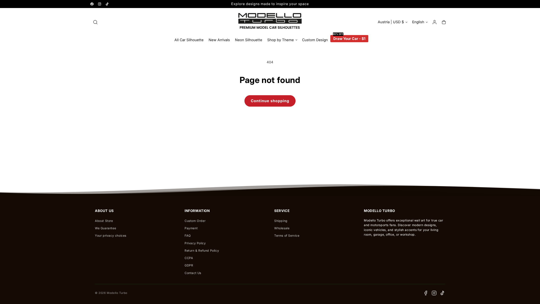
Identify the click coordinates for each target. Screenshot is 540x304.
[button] (95, 22)
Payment (191, 228)
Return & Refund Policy (202, 250)
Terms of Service (287, 235)
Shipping (281, 221)
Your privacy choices (110, 235)
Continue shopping (270, 101)
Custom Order (195, 221)
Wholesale (281, 228)
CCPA (189, 258)
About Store (104, 221)
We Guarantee (105, 228)
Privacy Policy (195, 243)
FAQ (188, 235)
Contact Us (193, 273)
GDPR (189, 265)
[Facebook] (425, 293)
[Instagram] (434, 293)
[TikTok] (442, 293)
